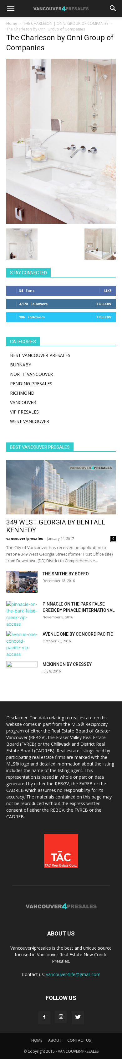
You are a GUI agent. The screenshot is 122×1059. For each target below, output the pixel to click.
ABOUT (54, 1040)
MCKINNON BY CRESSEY (67, 664)
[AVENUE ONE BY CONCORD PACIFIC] (22, 644)
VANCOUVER (23, 402)
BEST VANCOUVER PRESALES (40, 355)
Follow (104, 303)
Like (107, 290)
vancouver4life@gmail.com (73, 974)
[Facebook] (44, 1017)
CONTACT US (79, 1040)
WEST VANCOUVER (29, 421)
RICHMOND (22, 393)
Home (11, 23)
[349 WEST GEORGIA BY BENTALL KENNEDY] (61, 487)
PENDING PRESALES (31, 384)
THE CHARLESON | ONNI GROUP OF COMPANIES (65, 23)
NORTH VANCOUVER (31, 374)
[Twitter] (78, 1017)
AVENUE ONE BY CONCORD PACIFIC (78, 634)
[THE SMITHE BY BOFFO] (22, 582)
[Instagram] (61, 1017)
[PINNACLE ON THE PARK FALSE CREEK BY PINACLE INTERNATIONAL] (22, 614)
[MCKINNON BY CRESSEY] (22, 672)
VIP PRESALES (24, 412)
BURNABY (20, 365)
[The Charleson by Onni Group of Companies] (61, 222)
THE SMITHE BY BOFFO (66, 573)
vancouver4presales (24, 538)
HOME (36, 1040)
